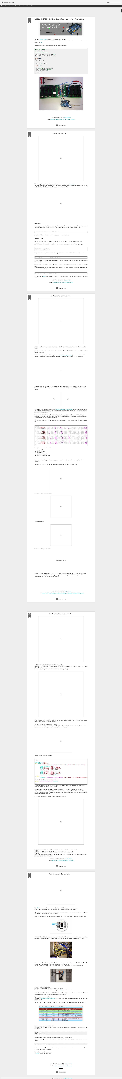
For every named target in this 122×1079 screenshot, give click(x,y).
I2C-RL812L (67, 119)
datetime (56, 1066)
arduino (52, 119)
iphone (69, 593)
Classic (2, 6)
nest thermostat (65, 282)
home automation (58, 119)
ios (64, 593)
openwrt (71, 282)
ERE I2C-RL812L (43, 39)
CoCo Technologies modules (65, 355)
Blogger (65, 1078)
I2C (63, 119)
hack (57, 282)
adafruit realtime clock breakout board (64, 409)
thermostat (71, 860)
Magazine (11, 6)
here (41, 42)
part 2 (37, 1053)
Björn (62, 990)
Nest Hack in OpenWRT (59, 133)
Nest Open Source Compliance (48, 998)
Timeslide (31, 6)
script (44, 276)
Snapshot (25, 6)
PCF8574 (73, 119)
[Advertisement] (61, 12)
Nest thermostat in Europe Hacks (59, 874)
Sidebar (20, 6)
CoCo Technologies (50, 593)
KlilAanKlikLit (74, 593)
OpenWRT (71, 184)
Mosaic (16, 6)
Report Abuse (69, 1078)
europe (54, 282)
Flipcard (6, 6)
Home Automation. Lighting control (59, 296)
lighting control (80, 593)
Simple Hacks (67, 117)
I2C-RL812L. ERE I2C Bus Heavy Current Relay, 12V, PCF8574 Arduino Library (60, 19)
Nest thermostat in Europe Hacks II (60, 614)
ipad (66, 593)
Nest (60, 282)
